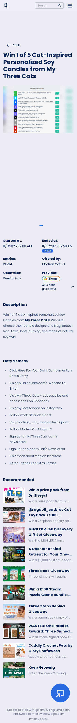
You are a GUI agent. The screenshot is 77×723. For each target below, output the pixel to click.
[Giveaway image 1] (36, 225)
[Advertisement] (38, 28)
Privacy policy (38, 719)
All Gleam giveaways (49, 287)
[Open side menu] (70, 5)
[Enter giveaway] (60, 693)
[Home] (6, 5)
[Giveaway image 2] (41, 225)
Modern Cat (51, 264)
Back (16, 45)
